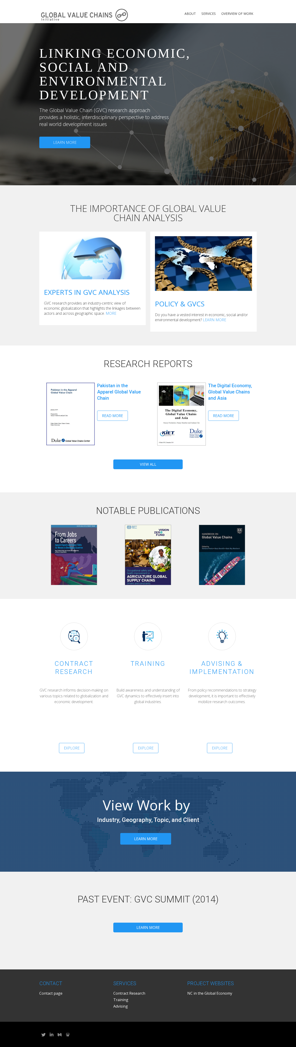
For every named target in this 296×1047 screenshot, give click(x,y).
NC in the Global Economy (209, 993)
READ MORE (112, 415)
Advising (120, 1006)
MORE (111, 313)
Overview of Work (237, 13)
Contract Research (129, 993)
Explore (72, 748)
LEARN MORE (214, 319)
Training (120, 999)
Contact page (50, 993)
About (190, 13)
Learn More (65, 142)
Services (208, 13)
